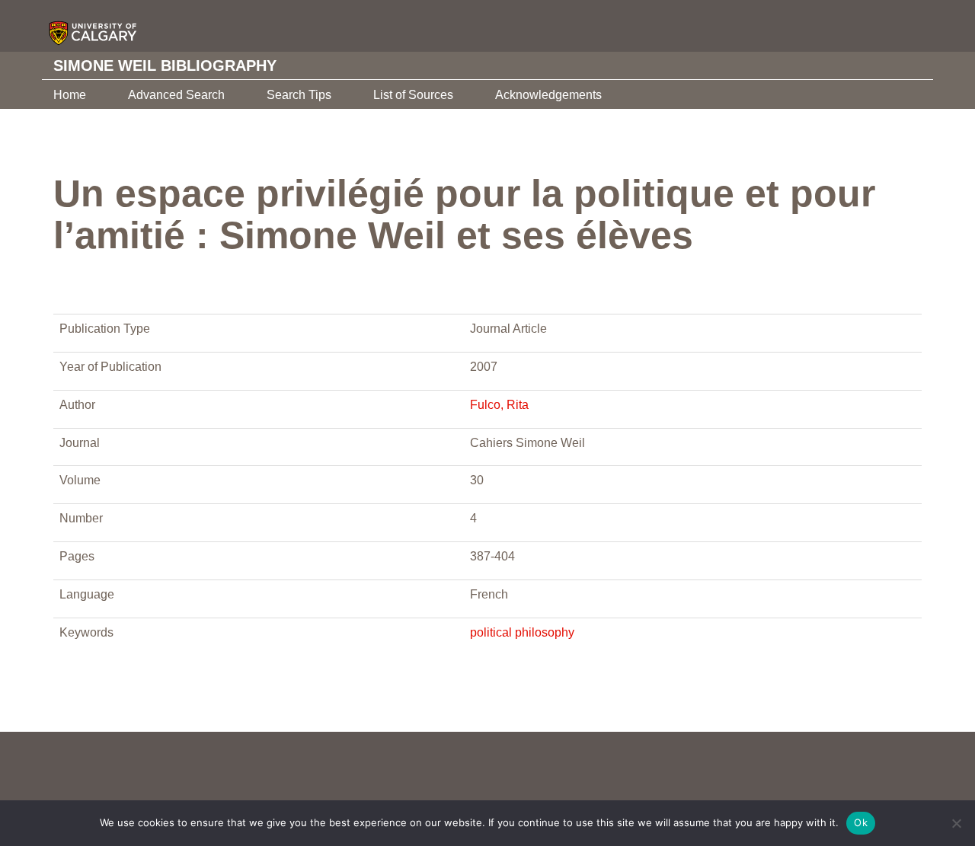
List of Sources (413, 94)
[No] (956, 823)
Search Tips (299, 94)
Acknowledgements (548, 94)
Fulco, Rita (499, 404)
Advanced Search (176, 94)
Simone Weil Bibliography (165, 65)
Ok (861, 822)
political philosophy (522, 632)
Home (69, 94)
